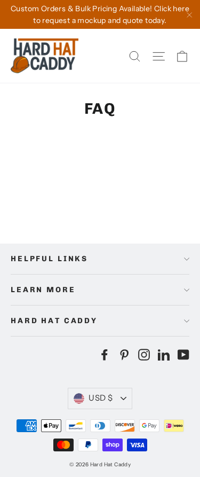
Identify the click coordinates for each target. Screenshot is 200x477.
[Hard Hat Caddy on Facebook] (104, 354)
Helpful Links (49, 258)
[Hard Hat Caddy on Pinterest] (124, 354)
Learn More (43, 289)
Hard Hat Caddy (54, 320)
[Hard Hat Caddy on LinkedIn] (164, 354)
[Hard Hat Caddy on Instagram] (144, 354)
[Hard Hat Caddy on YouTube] (183, 354)
